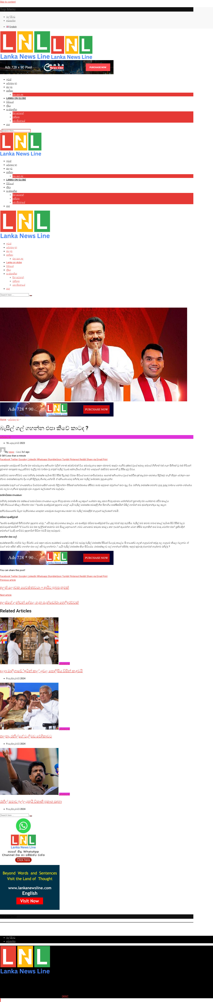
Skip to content (8, 1)
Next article (6, 595)
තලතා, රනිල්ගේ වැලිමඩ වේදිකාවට (26, 736)
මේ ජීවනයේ (18, 120)
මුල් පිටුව (10, 16)
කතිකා (9, 90)
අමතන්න (11, 20)
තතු (8, 124)
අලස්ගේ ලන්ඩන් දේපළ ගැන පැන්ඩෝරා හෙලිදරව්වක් (39, 602)
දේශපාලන (11, 83)
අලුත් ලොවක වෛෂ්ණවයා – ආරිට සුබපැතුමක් (34, 587)
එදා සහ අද (17, 94)
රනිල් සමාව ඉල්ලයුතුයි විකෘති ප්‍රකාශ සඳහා (31, 801)
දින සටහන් (18, 113)
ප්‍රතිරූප (15, 117)
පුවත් (8, 79)
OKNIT (65, 996)
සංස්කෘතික (11, 109)
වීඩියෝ (10, 102)
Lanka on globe (16, 98)
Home (3, 419)
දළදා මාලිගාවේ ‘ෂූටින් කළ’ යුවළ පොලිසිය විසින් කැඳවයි (41, 671)
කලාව (9, 87)
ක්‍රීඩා (8, 105)
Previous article (8, 580)
